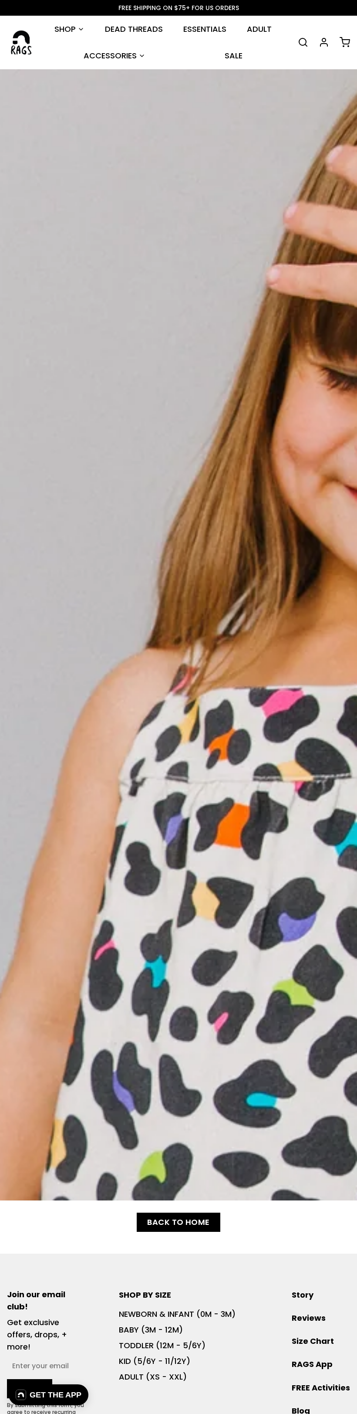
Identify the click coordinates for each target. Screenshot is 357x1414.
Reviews (309, 1317)
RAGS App (312, 1364)
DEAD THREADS (134, 29)
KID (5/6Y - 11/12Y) (154, 1361)
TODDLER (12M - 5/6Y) (162, 1345)
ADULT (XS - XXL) (153, 1376)
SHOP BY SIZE (145, 1294)
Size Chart (313, 1341)
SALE (233, 55)
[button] (48, 1394)
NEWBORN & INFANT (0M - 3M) (177, 1314)
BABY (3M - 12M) (151, 1329)
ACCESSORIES (110, 55)
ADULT (259, 29)
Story (302, 1294)
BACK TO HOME (178, 1222)
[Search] (299, 42)
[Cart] (341, 42)
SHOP (65, 29)
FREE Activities (321, 1387)
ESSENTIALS (204, 29)
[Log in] (320, 42)
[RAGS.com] (21, 42)
